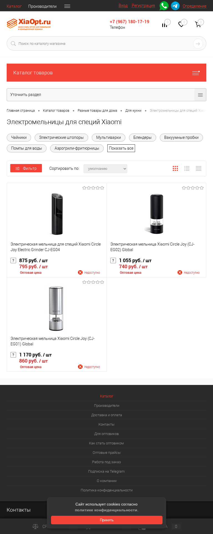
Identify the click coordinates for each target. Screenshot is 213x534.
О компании (106, 481)
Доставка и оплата (106, 415)
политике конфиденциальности (106, 510)
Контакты (106, 424)
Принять (107, 520)
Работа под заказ (106, 462)
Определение (194, 6)
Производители (42, 6)
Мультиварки (108, 137)
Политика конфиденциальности (107, 490)
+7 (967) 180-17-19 (129, 22)
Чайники (19, 137)
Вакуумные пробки (181, 137)
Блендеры (142, 137)
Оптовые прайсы (107, 452)
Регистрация (143, 5)
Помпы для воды (26, 148)
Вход (123, 5)
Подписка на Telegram (106, 471)
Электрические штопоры (61, 137)
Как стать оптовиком (106, 443)
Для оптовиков (106, 434)
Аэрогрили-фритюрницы (77, 148)
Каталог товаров (33, 72)
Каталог (14, 6)
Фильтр (30, 168)
